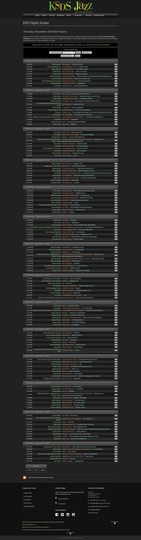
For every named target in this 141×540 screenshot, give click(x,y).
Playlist (89, 15)
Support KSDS (99, 15)
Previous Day (56, 52)
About (69, 15)
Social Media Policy (29, 506)
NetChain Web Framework (63, 529)
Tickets (44, 15)
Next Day (86, 52)
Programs (78, 15)
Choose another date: (70, 50)
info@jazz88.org (95, 509)
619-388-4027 (94, 500)
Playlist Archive (25, 527)
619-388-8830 (94, 503)
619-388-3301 (94, 506)
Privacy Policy (27, 503)
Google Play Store (63, 499)
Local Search (27, 499)
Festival (52, 15)
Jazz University (28, 496)
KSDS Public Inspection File (28, 524)
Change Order (67, 56)
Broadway (60, 15)
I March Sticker (28, 493)
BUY (116, 64)
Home (37, 15)
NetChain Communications (101, 45)
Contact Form (94, 513)
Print (78, 56)
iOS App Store (62, 504)
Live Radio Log (79, 45)
